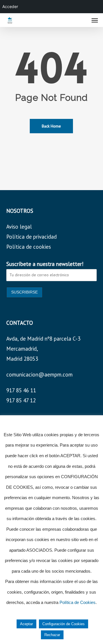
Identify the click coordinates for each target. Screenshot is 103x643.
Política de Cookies (78, 602)
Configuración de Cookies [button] (63, 624)
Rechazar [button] (52, 635)
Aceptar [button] (26, 624)
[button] (95, 20)
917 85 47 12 (21, 400)
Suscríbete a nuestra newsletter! (45, 263)
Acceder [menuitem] (10, 6)
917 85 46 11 (21, 390)
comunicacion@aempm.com (39, 374)
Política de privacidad (31, 236)
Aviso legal (19, 226)
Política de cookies (28, 246)
